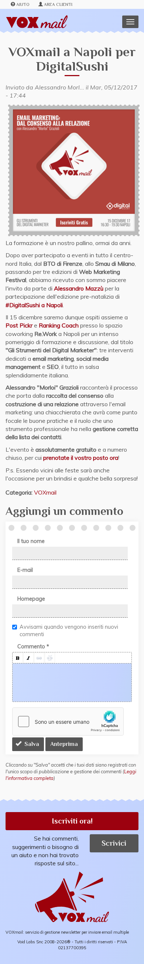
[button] (18, 658)
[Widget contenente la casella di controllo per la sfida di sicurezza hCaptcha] (68, 721)
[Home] (36, 22)
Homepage (31, 598)
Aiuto (23, 4)
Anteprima (64, 744)
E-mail (25, 570)
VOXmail (45, 492)
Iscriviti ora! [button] (72, 821)
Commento (33, 646)
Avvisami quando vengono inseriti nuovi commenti (69, 631)
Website (2, 49)
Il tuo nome (31, 541)
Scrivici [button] (114, 843)
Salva (31, 744)
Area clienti (58, 4)
